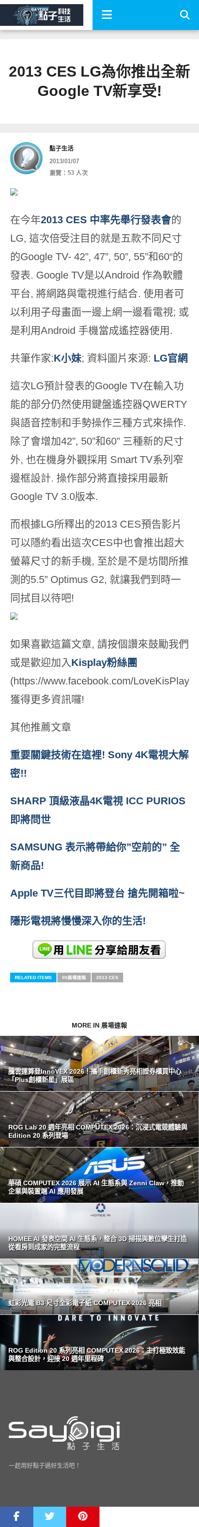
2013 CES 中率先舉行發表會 (106, 220)
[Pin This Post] (83, 1517)
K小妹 (67, 358)
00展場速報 (74, 977)
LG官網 (171, 358)
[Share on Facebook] (16, 1517)
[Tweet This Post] (50, 1517)
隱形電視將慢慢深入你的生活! (78, 921)
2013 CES (107, 977)
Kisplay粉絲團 (104, 662)
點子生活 (62, 148)
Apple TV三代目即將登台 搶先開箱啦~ (97, 893)
